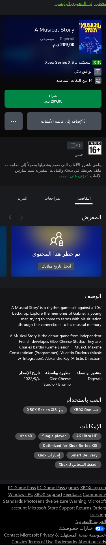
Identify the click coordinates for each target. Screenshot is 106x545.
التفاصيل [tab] (84, 198)
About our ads (92, 541)
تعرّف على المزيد (73, 175)
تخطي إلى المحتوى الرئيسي (80, 3)
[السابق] (21, 217)
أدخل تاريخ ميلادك (56, 266)
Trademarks (66, 541)
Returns (83, 508)
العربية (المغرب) (90, 521)
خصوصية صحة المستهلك (83, 535)
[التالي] (10, 217)
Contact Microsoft (21, 535)
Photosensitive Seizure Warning (55, 501)
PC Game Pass (22, 487)
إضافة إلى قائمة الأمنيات (61, 121)
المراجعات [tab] (53, 198)
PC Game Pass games (58, 487)
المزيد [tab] (22, 198)
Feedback (72, 494)
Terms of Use (40, 541)
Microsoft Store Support (51, 508)
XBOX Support (48, 494)
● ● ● (13, 121)
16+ (78, 145)
